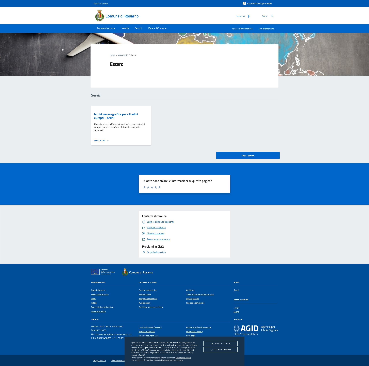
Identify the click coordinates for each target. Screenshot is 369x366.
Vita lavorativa (145, 294)
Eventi (236, 311)
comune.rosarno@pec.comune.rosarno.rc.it (113, 334)
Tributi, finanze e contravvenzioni (200, 294)
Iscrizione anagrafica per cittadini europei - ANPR (116, 116)
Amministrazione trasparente (198, 327)
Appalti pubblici (192, 298)
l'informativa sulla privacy (172, 360)
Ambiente (190, 290)
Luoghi (236, 307)
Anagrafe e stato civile (148, 298)
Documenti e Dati (98, 311)
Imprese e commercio (195, 302)
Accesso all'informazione (242, 28)
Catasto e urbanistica (148, 290)
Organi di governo (98, 290)
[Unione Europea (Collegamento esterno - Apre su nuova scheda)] (104, 272)
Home (112, 55)
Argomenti (122, 55)
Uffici (93, 298)
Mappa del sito (99, 360)
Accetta (222, 349)
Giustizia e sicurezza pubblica (151, 307)
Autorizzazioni (144, 302)
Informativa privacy (194, 331)
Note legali (190, 335)
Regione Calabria (101, 3)
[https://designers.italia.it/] (256, 328)
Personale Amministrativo (102, 307)
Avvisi (236, 290)
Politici (94, 302)
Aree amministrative (100, 294)
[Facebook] (248, 16)
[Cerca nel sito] (272, 16)
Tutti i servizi (248, 155)
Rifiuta (222, 343)
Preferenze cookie (183, 357)
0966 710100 (100, 330)
